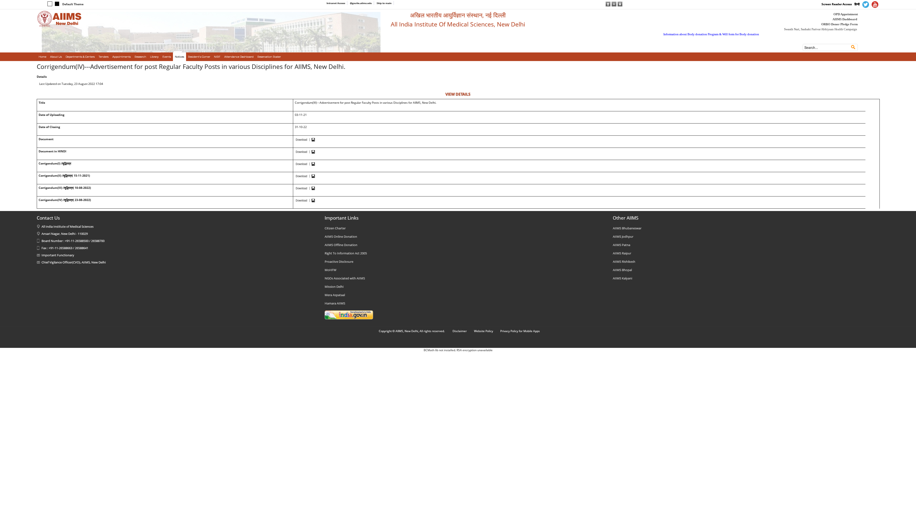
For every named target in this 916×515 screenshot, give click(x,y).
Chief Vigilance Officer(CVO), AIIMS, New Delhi (74, 262)
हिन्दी (857, 4)
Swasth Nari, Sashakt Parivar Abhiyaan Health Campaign (820, 29)
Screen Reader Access (837, 4)
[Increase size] (608, 3)
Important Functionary (58, 255)
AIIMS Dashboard (845, 19)
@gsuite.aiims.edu (361, 3)
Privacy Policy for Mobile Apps (520, 331)
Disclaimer (460, 331)
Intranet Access (336, 3)
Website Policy (483, 331)
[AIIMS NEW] (59, 18)
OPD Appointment (845, 14)
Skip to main (384, 3)
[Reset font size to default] (614, 3)
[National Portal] (349, 314)
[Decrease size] (620, 3)
